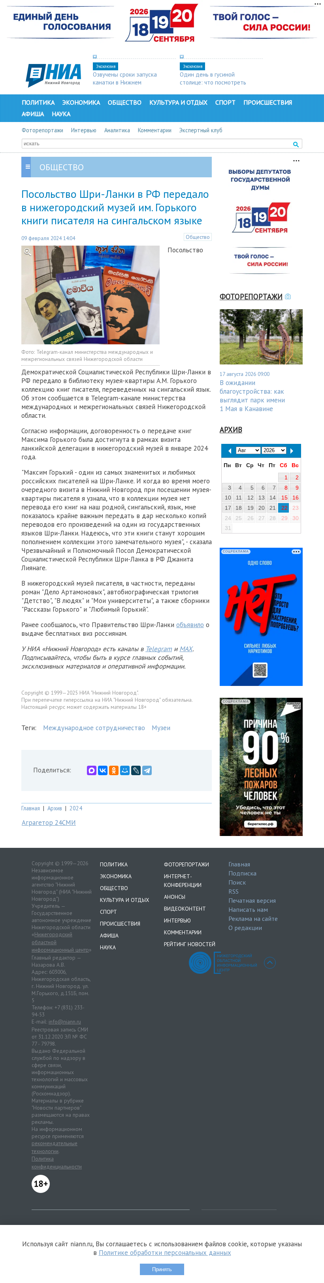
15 (284, 497)
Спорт (225, 102)
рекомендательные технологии (54, 1147)
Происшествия (267, 102)
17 (228, 508)
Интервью (83, 130)
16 (295, 497)
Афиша (33, 114)
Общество (124, 102)
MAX (185, 648)
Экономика (81, 102)
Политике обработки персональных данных (165, 1252)
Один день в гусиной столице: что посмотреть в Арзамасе (213, 82)
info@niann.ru (65, 1021)
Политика (38, 102)
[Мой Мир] (125, 770)
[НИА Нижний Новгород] (53, 85)
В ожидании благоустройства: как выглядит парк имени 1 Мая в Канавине (252, 395)
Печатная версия (252, 900)
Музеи (161, 727)
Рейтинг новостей (189, 944)
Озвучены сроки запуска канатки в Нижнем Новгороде (125, 82)
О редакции (245, 928)
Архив (54, 808)
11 (239, 497)
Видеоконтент (185, 908)
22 (284, 508)
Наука (61, 114)
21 (272, 508)
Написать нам (248, 909)
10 (228, 497)
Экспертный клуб (200, 130)
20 (261, 508)
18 (238, 508)
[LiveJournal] (136, 770)
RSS (233, 891)
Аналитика (117, 130)
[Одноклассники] (114, 770)
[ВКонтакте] (102, 770)
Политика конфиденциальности (57, 1162)
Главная (30, 808)
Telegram (158, 648)
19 (250, 508)
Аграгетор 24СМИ (49, 822)
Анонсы (174, 896)
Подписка (242, 873)
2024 (76, 808)
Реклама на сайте (253, 918)
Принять (162, 1269)
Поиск (237, 882)
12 (250, 497)
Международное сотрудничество (94, 727)
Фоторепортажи (42, 130)
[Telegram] (147, 770)
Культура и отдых (178, 102)
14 (272, 497)
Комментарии (154, 130)
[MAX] (91, 770)
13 (261, 497)
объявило (190, 624)
